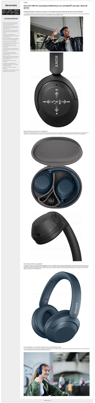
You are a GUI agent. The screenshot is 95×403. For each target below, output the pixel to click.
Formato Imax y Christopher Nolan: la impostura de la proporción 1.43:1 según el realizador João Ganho (10, 64)
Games (12, 12)
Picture (5, 10)
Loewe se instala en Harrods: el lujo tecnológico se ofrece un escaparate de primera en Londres (10, 53)
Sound (11, 10)
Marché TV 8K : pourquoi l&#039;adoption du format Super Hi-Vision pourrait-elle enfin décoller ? (11, 31)
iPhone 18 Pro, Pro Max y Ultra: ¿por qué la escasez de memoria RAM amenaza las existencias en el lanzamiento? (10, 23)
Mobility (4, 12)
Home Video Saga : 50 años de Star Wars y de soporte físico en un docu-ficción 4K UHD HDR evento (11, 49)
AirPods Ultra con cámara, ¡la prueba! (9, 41)
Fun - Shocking (17, 13)
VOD (9, 12)
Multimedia (17, 10)
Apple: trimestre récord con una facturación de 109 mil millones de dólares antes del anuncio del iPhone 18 (11, 57)
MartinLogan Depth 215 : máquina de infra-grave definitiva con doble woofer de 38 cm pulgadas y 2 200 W (10, 27)
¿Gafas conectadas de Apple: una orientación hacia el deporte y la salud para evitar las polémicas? (10, 35)
